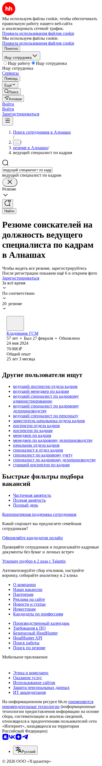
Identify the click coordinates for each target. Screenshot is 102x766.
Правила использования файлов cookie (38, 43)
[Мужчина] (15, 323)
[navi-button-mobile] (7, 121)
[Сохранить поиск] (7, 203)
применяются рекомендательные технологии (47, 704)
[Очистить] (9, 182)
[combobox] (27, 170)
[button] (8, 104)
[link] (11, 91)
